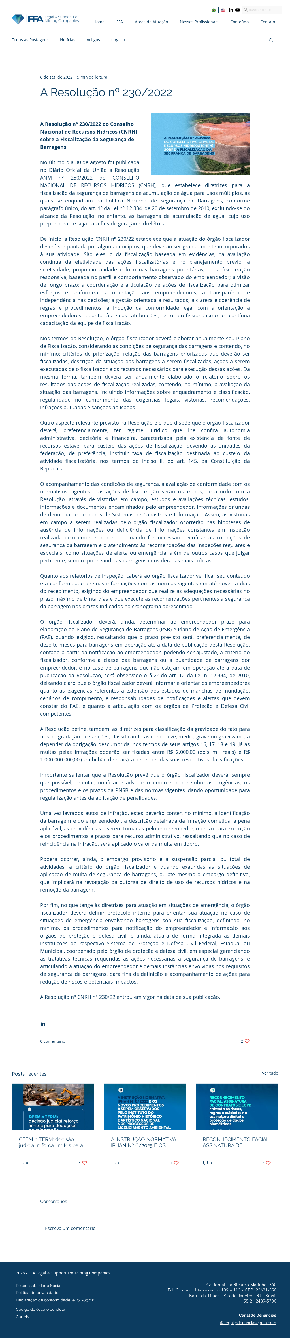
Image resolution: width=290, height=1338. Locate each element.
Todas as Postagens (30, 39)
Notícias (67, 39)
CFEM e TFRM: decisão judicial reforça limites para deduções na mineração (51, 1142)
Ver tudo (270, 1073)
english (118, 39)
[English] (223, 10)
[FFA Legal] (231, 10)
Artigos (93, 39)
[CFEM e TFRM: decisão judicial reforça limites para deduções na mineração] (53, 1107)
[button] (123, 21)
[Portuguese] (213, 10)
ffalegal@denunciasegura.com (248, 1322)
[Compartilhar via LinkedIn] (43, 1023)
